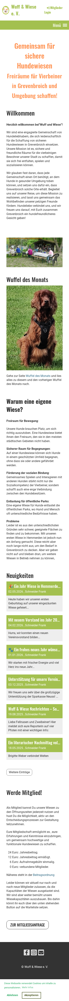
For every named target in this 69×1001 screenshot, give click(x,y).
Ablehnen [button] (12, 995)
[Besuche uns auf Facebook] (27, 953)
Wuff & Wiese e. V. (23, 10)
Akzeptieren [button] (31, 995)
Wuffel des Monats (38, 376)
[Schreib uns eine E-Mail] (41, 953)
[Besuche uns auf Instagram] (34, 953)
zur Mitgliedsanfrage (27, 925)
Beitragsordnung (43, 875)
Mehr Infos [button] (27, 987)
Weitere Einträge (19, 772)
